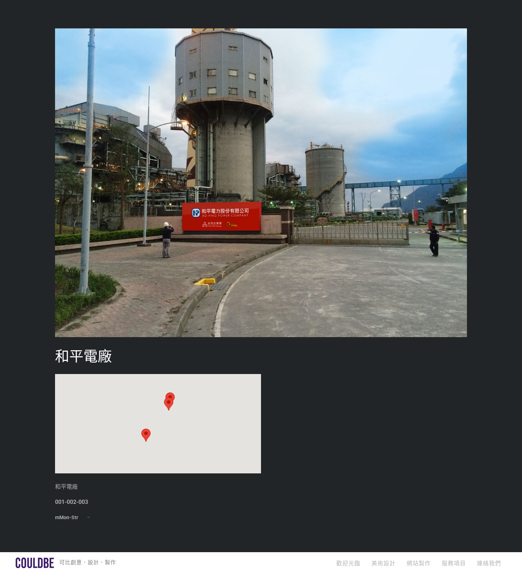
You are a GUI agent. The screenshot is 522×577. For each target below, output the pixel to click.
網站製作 (419, 563)
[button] (146, 435)
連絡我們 (489, 563)
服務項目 (454, 563)
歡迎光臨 (348, 563)
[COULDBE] (35, 565)
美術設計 (383, 563)
